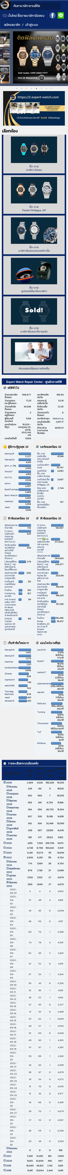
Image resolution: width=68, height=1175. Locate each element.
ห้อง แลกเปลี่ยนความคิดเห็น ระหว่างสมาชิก (43, 493)
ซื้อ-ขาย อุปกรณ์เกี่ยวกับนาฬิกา (43, 504)
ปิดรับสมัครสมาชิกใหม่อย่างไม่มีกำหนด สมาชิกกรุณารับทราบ (11, 551)
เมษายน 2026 (11, 816)
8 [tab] (51, 88)
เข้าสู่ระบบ (31, 24)
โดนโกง (8, 590)
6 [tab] (41, 88)
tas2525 (41, 650)
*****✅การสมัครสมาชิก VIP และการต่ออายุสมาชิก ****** (43, 545)
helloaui (41, 703)
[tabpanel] (34, 57)
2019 (8, 1165)
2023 (9, 852)
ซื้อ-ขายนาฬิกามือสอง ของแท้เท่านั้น (43, 457)
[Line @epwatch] (61, 15)
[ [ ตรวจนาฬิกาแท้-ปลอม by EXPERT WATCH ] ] (10, 536)
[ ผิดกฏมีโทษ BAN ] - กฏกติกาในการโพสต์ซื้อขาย (11, 565)
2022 (9, 857)
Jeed (7, 507)
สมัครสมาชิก (12, 24)
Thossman (42, 723)
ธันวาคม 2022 (11, 863)
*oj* (39, 732)
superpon (10, 679)
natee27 (41, 672)
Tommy (41, 712)
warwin (40, 692)
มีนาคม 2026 (11, 823)
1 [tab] (16, 88)
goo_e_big (10, 465)
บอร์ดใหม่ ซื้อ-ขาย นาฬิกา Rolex (43, 473)
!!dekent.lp (58, 418)
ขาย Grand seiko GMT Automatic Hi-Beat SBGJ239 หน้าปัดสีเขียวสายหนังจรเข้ (11, 607)
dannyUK (9, 453)
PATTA (8, 477)
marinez (9, 501)
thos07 (9, 471)
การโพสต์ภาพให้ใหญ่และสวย (10, 584)
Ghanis (8, 673)
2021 (8, 1156)
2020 (9, 1161)
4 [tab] (31, 88)
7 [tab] (46, 88)
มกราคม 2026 (11, 837)
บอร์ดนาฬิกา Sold (43, 466)
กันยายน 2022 (11, 884)
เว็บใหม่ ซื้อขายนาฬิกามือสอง (25, 15)
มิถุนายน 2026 (11, 802)
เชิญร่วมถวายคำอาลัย (11, 526)
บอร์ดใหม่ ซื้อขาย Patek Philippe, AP (43, 482)
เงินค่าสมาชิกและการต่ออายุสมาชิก (11, 575)
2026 (9, 782)
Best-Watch (11, 495)
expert (40, 661)
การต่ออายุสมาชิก (10, 595)
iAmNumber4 (11, 667)
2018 (8, 1170)
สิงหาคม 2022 (11, 1150)
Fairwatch (10, 459)
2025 (9, 843)
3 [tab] (26, 88)
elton (7, 483)
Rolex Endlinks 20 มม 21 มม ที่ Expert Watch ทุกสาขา (43, 628)
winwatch (9, 701)
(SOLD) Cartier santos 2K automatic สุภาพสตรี (10, 624)
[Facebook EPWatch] (52, 15)
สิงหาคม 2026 (11, 788)
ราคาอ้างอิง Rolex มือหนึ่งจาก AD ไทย (43, 577)
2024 (9, 848)
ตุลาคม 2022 (11, 877)
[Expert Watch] (5, 9)
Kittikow (41, 743)
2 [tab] (21, 88)
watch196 (10, 685)
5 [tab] (36, 88)
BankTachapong (13, 489)
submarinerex (44, 683)
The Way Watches (9, 693)
